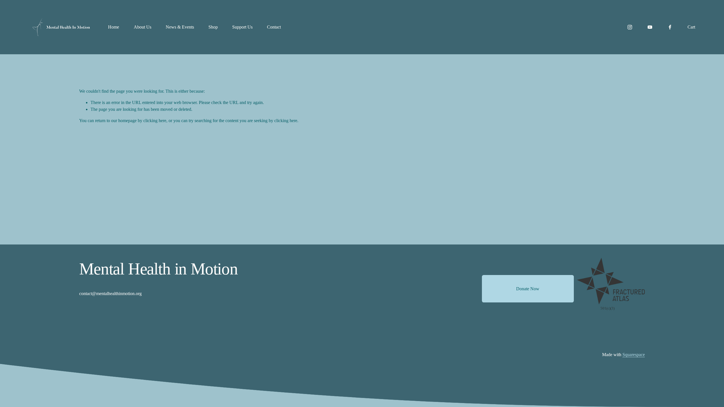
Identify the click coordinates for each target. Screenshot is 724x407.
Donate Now (527, 288)
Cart (691, 27)
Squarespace (633, 354)
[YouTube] (650, 27)
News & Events (180, 27)
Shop (213, 27)
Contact (274, 27)
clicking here (154, 120)
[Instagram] (630, 27)
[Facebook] (670, 27)
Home (113, 27)
